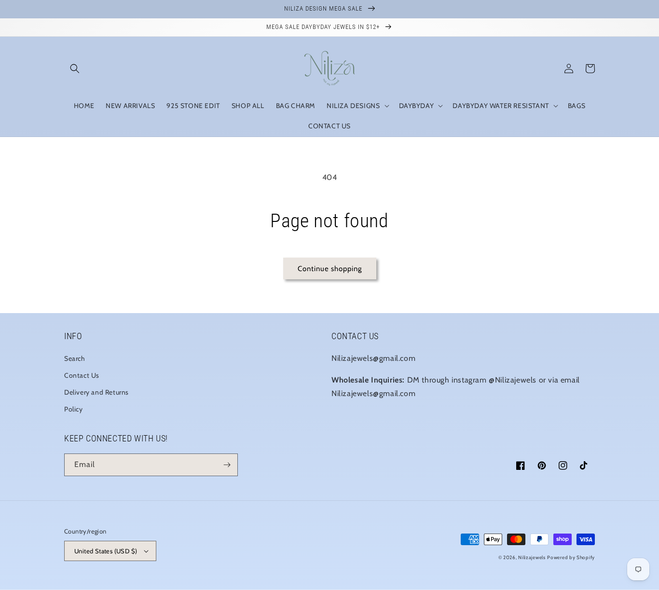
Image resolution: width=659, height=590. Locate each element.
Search (74, 358)
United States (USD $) (105, 551)
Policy (73, 409)
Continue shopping (330, 268)
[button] (74, 68)
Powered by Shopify (571, 557)
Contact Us (81, 375)
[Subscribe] (226, 464)
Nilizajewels (531, 557)
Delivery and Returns (96, 392)
